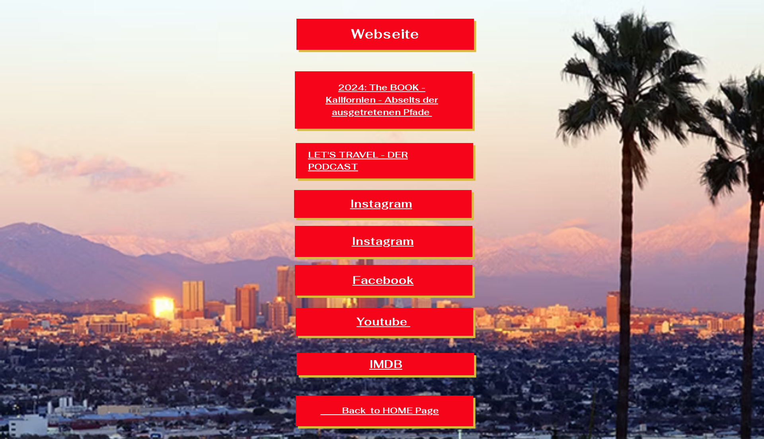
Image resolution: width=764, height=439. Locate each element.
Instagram (381, 203)
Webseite (385, 34)
